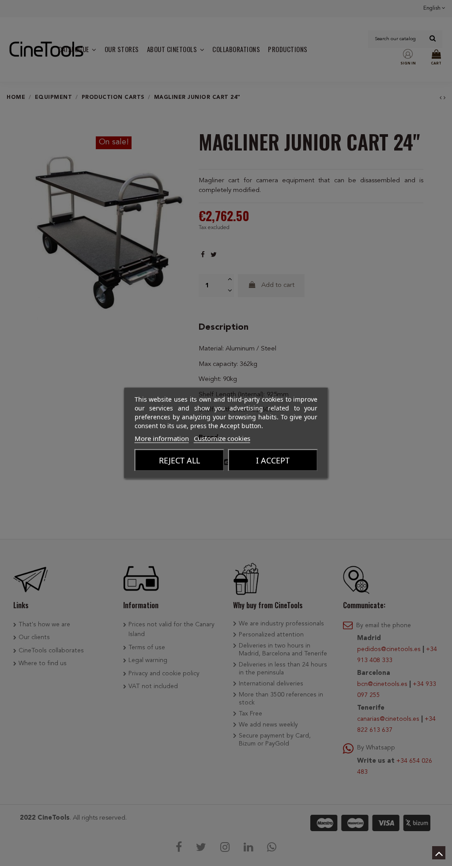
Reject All (179, 460)
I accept (273, 460)
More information (162, 438)
